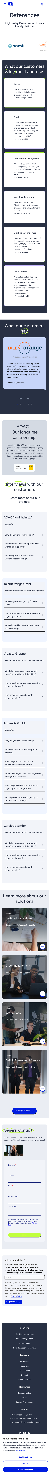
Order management (24, 1339)
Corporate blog (24, 1393)
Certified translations (25, 1334)
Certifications (24, 1370)
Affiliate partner (24, 1380)
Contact (24, 1375)
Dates (24, 1398)
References (24, 1361)
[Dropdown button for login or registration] (42, 4)
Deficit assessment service (24, 1348)
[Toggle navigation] (5, 4)
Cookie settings (25, 1457)
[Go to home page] (10, 4)
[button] (42, 947)
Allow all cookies (25, 1470)
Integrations (24, 1343)
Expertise (25, 1366)
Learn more (20, 1451)
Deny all (25, 1463)
